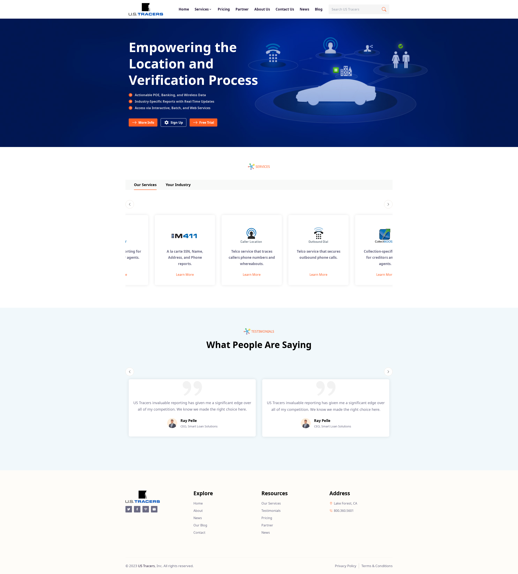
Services (202, 9)
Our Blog (200, 525)
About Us (262, 9)
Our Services (145, 184)
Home (184, 9)
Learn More (159, 274)
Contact (199, 532)
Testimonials (271, 510)
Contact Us (285, 9)
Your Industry (178, 184)
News (304, 9)
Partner (242, 9)
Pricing (224, 9)
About (198, 510)
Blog (319, 9)
